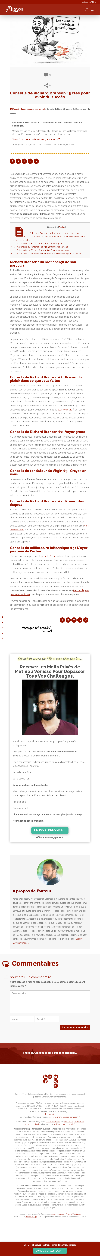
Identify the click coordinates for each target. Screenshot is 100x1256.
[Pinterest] (56, 1081)
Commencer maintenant (49, 1251)
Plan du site (50, 1114)
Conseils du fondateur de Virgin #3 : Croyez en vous (42, 247)
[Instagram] (56, 1086)
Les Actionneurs (57, 1214)
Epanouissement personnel (33, 109)
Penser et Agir (31, 1217)
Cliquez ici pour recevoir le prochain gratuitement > (35, 139)
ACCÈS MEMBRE (89, 2)
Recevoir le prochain (48, 830)
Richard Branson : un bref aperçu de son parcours (54, 233)
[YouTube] (56, 1076)
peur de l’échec (49, 556)
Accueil (16, 109)
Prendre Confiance (73, 1214)
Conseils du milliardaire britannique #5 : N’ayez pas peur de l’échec (49, 253)
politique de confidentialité (64, 1124)
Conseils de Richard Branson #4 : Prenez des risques (43, 250)
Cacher (62, 227)
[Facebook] (45, 1081)
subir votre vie (65, 409)
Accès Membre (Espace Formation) (64, 1117)
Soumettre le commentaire (75, 1027)
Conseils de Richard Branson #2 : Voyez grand (40, 243)
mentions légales (53, 1121)
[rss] (45, 1076)
